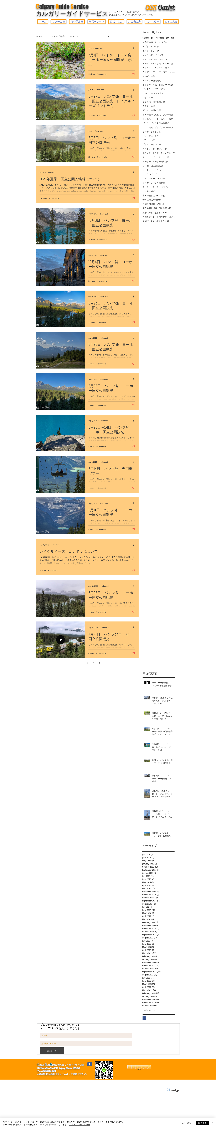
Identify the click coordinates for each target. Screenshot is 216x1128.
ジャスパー (148, 97)
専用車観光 (162, 217)
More (72, 36)
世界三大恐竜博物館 (152, 199)
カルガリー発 (149, 76)
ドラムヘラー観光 (165, 119)
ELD (172, 38)
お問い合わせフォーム (55, 1073)
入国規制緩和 (149, 204)
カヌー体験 (168, 63)
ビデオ (146, 131)
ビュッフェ (155, 131)
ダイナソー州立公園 (152, 110)
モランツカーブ (167, 153)
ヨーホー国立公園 (161, 161)
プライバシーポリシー (90, 1082)
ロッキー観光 (149, 191)
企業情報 (43, 1082)
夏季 (145, 212)
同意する (202, 1122)
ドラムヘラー (149, 119)
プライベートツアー (152, 144)
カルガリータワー (163, 68)
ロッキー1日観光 (57, 36)
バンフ (146, 123)
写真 (159, 204)
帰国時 (146, 221)
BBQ (167, 38)
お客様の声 (148, 42)
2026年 (146, 38)
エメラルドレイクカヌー (154, 55)
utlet (160, 7)
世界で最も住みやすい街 (154, 195)
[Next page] (99, 663)
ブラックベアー (150, 140)
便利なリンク (58, 1082)
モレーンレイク (150, 157)
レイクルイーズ (150, 174)
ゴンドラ (147, 89)
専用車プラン (149, 217)
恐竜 (152, 221)
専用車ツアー (160, 212)
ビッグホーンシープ (164, 127)
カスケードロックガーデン (155, 59)
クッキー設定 (185, 1122)
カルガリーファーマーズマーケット (159, 72)
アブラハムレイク (151, 46)
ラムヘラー (160, 170)
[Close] (212, 1123)
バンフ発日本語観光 (159, 123)
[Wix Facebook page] (89, 1064)
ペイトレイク (149, 148)
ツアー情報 (168, 114)
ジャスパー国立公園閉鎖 (154, 102)
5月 (152, 38)
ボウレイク (162, 148)
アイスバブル (161, 42)
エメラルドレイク (151, 50)
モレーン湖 (164, 157)
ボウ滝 (156, 153)
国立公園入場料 (150, 208)
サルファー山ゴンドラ (153, 93)
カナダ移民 (155, 63)
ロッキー (147, 187)
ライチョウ (148, 170)
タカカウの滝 (149, 106)
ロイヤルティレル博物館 (154, 182)
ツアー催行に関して (152, 114)
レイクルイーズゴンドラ (154, 178)
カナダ (146, 63)
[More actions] (134, 48)
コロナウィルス (150, 85)
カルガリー (148, 68)
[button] (58, 21)
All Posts (39, 36)
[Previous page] (75, 663)
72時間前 (160, 38)
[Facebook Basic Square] (144, 1018)
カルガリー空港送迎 (152, 80)
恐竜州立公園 (162, 221)
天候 (150, 212)
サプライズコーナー (162, 89)
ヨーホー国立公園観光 (153, 165)
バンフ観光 (148, 127)
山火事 (172, 217)
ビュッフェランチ (151, 136)
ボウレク (147, 153)
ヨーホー (147, 161)
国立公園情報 (165, 208)
